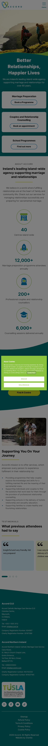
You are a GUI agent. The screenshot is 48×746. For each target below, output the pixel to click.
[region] (24, 373)
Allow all (24, 379)
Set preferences (24, 385)
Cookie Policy (31, 372)
